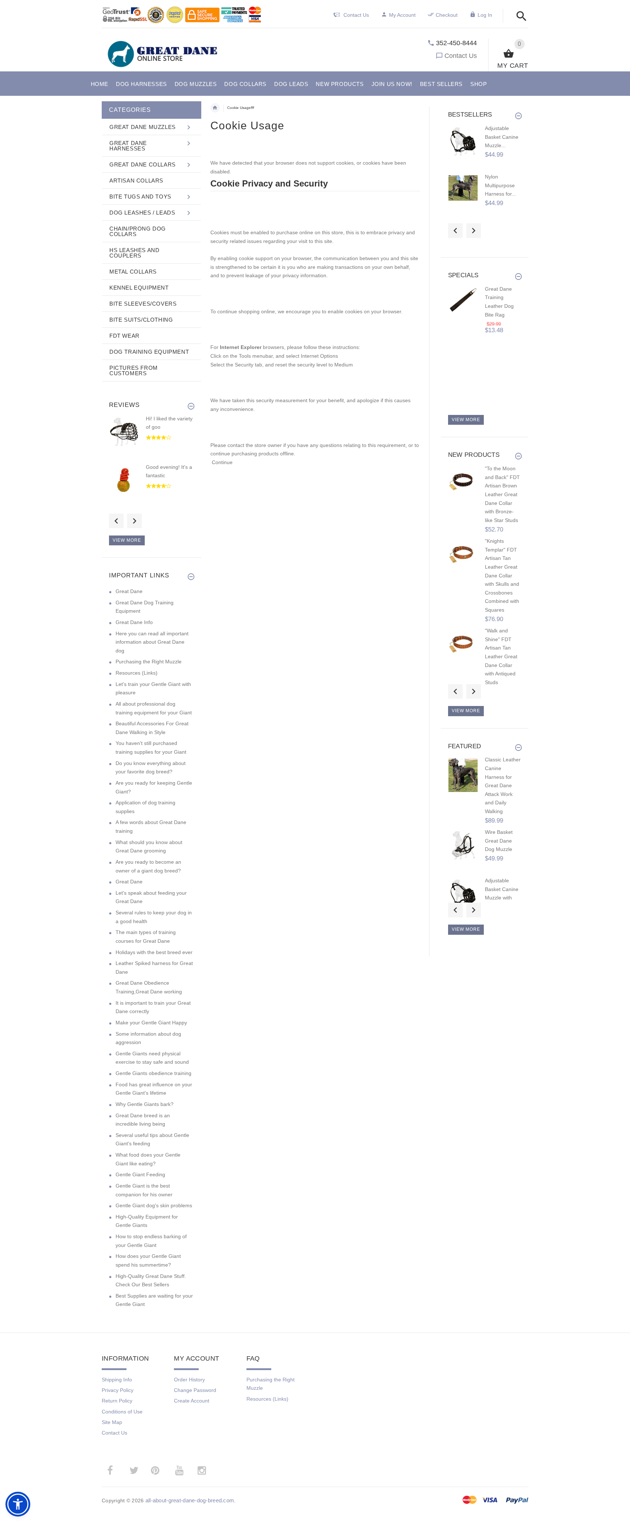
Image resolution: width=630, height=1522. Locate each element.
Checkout (447, 15)
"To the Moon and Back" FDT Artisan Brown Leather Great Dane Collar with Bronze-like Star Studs (502, 494)
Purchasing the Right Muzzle (149, 661)
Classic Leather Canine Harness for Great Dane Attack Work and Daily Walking (503, 785)
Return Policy (117, 1401)
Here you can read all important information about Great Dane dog (152, 642)
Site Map (112, 1422)
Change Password (195, 1390)
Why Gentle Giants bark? (145, 1104)
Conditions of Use (122, 1412)
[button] (519, 16)
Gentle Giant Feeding (140, 1174)
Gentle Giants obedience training (153, 1073)
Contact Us (460, 55)
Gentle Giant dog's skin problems (154, 1205)
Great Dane (129, 591)
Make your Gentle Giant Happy (151, 1022)
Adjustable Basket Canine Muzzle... (501, 136)
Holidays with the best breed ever (154, 952)
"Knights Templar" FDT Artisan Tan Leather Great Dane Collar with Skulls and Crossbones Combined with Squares (502, 575)
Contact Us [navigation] (356, 15)
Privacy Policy (117, 1390)
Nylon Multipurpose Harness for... (500, 185)
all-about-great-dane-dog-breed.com (189, 1500)
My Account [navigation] (402, 15)
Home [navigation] (215, 108)
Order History (189, 1379)
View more (127, 540)
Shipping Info (117, 1379)
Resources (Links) (137, 673)
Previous (116, 521)
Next (134, 521)
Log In (485, 15)
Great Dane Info (134, 622)
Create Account (191, 1401)
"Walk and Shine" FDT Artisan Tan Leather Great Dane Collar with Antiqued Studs (501, 656)
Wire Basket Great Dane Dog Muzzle (499, 840)
